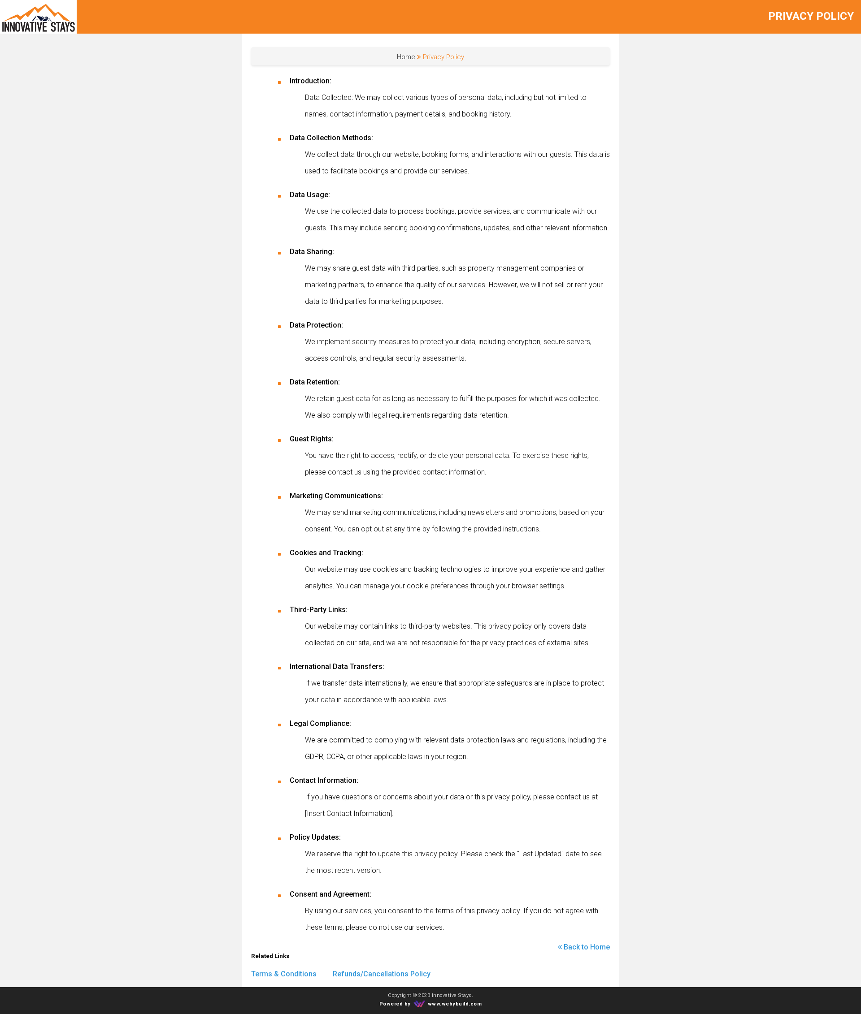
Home (406, 57)
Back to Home (587, 947)
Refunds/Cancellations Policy (381, 974)
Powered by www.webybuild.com (430, 1004)
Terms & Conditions (284, 974)
